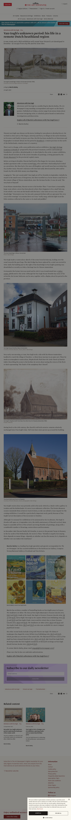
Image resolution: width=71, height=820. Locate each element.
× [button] (69, 799)
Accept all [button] (38, 813)
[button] (48, 817)
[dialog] (49, 809)
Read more (40, 809)
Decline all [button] (58, 813)
